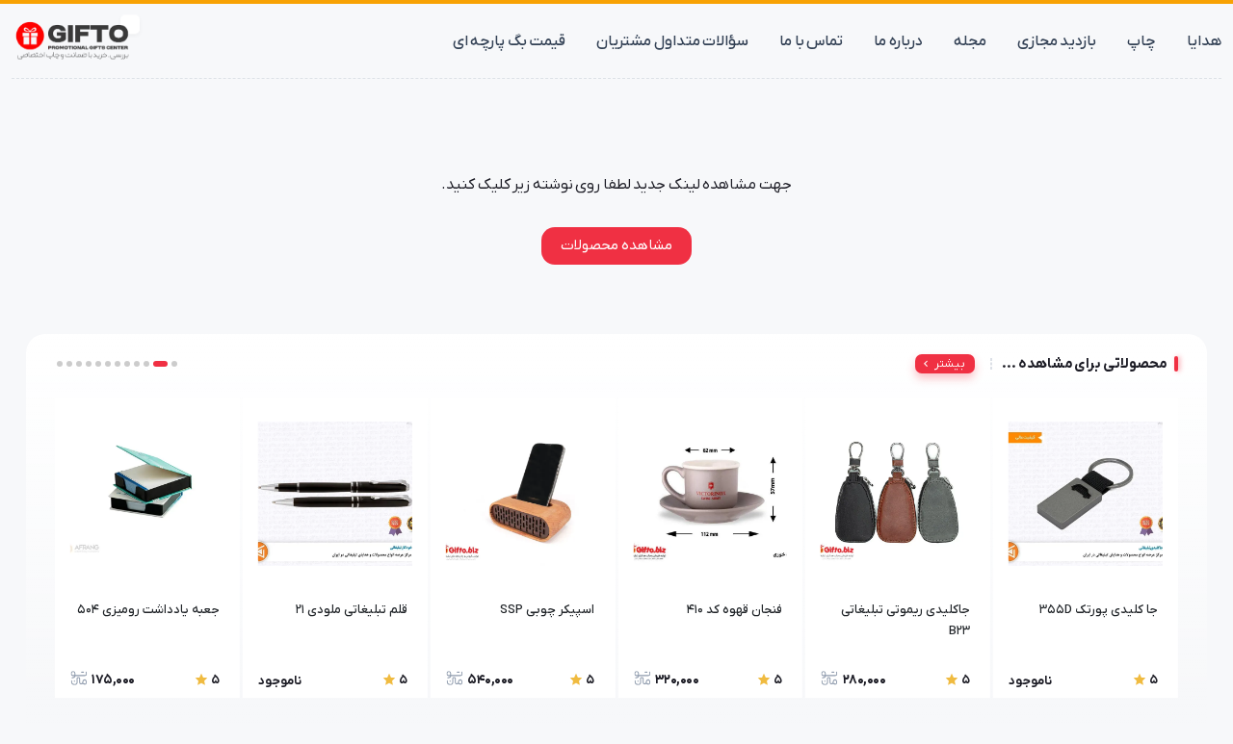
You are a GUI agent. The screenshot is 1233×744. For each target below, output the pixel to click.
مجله (970, 41)
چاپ (1141, 41)
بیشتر (949, 364)
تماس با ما (811, 41)
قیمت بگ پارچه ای (509, 41)
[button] (174, 364)
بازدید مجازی (1057, 41)
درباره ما (898, 41)
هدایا (1204, 41)
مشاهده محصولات (616, 245)
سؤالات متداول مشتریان (672, 41)
